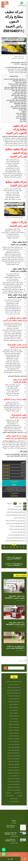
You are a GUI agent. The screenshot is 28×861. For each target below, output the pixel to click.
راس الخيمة (5, 136)
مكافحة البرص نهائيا (13, 798)
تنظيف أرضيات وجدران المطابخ (18, 101)
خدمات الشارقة (20, 626)
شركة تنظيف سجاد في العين (14, 698)
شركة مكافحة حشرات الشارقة (13, 764)
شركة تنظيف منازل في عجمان (13, 744)
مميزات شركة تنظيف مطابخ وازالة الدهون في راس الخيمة (16, 437)
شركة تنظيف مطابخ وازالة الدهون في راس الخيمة (16, 152)
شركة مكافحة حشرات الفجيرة (13, 770)
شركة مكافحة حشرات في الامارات (14, 781)
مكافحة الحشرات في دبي (13, 801)
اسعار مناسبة (21, 113)
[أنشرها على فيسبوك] (23, 547)
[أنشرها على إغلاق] (20, 547)
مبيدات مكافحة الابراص (18, 792)
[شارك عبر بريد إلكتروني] (4, 547)
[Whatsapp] (4, 854)
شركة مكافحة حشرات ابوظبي (13, 761)
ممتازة (23, 121)
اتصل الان (22, 110)
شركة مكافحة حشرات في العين (14, 784)
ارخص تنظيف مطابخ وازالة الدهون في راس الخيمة (16, 512)
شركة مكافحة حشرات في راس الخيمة (14, 790)
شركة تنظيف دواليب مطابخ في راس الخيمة (15, 88)
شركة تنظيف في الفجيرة (13, 713)
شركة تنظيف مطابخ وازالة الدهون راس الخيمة (15, 79)
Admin (20, 503)
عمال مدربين (21, 116)
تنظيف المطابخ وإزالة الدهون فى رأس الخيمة (18, 416)
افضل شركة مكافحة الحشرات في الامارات (13, 681)
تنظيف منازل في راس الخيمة (14, 684)
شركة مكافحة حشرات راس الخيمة (14, 778)
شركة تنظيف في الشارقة (13, 707)
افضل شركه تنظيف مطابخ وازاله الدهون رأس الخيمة (17, 295)
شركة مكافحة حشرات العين (14, 767)
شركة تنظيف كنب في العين (14, 727)
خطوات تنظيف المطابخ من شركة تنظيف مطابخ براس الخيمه (15, 319)
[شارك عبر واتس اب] (7, 547)
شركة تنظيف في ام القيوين (14, 715)
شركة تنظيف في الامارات (9, 441)
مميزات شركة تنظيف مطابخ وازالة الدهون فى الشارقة (15, 540)
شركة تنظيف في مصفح (14, 721)
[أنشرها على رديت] (14, 547)
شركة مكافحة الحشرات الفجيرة (14, 752)
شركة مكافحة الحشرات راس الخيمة (13, 755)
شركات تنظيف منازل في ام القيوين (14, 687)
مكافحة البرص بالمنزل (9, 795)
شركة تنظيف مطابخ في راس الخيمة (17, 84)
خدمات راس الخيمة (18, 506)
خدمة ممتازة (21, 118)
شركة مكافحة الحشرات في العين (14, 758)
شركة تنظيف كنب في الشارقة (13, 724)
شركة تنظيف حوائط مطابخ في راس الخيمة (15, 87)
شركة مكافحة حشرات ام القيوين (14, 772)
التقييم (24, 111)
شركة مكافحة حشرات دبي (14, 775)
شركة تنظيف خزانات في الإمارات (14, 695)
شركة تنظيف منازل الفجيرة (14, 735)
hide (17, 76)
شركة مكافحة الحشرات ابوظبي (14, 747)
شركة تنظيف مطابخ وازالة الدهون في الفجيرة (16, 454)
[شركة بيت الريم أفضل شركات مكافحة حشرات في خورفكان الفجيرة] (22, 4)
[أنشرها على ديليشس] (11, 547)
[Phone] (4, 850)
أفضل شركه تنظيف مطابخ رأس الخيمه (16, 100)
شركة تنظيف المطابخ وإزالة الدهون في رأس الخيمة (16, 523)
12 (3, 447)
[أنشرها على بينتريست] (17, 547)
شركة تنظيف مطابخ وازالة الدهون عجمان (17, 456)
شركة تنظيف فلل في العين (14, 704)
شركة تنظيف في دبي (14, 718)
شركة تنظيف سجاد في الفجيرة (13, 701)
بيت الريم (12, 275)
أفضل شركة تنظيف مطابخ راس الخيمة (15, 509)
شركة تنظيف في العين (14, 710)
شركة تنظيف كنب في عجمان (14, 730)
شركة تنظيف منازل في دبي (14, 741)
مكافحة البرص (19, 795)
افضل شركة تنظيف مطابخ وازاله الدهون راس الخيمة (15, 515)
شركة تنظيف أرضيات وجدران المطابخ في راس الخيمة (15, 520)
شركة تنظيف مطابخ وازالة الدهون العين (17, 376)
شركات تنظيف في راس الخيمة (18, 85)
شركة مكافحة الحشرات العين (14, 750)
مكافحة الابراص (8, 792)
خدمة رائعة (21, 114)
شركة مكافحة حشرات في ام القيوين (13, 787)
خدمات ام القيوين (20, 600)
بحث (5, 668)
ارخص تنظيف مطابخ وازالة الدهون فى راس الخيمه (17, 345)
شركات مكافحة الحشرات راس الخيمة (14, 693)
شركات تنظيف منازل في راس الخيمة (14, 690)
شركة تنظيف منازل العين (13, 733)
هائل (23, 119)
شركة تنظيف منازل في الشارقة (14, 738)
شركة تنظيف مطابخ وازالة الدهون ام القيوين (12, 432)
